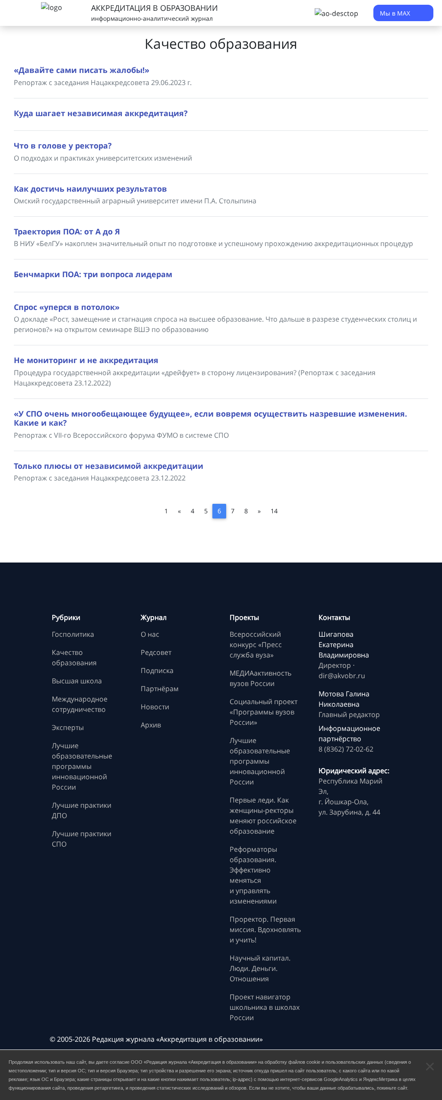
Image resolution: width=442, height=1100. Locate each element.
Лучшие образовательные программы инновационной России (82, 766)
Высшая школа (77, 681)
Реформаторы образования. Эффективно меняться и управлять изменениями (253, 875)
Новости (155, 706)
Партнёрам (160, 688)
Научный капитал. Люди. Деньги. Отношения (260, 968)
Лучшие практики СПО (81, 839)
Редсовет (156, 652)
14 (274, 511)
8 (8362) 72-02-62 (346, 749)
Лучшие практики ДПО (81, 810)
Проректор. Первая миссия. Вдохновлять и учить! (265, 929)
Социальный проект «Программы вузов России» (263, 712)
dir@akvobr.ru (342, 675)
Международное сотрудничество (79, 704)
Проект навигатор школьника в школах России (265, 1007)
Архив (151, 725)
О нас (150, 634)
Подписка (157, 670)
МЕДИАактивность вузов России (260, 678)
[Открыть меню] (17, 13)
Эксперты (68, 727)
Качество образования (74, 657)
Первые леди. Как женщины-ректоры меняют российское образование (263, 815)
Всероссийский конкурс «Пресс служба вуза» (256, 644)
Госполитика (73, 634)
